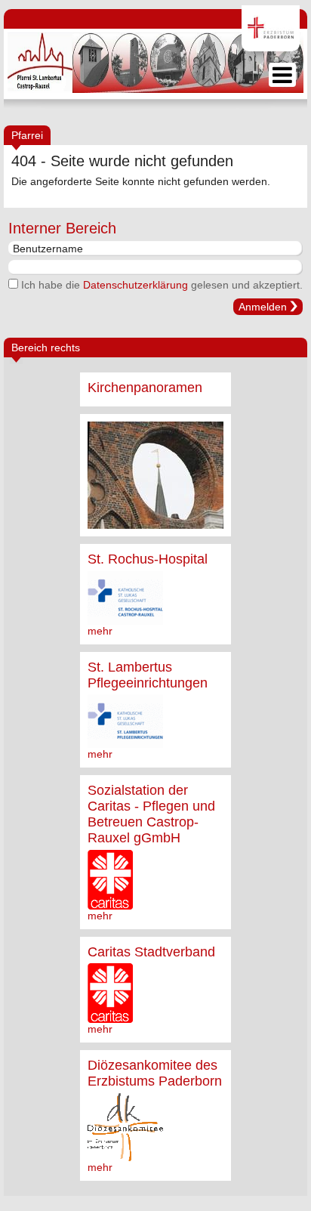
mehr (100, 631)
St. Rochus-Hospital (148, 559)
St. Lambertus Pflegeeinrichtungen (148, 675)
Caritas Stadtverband (151, 951)
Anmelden (263, 307)
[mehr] (155, 475)
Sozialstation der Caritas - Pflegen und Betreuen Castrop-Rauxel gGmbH (151, 814)
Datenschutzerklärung (135, 285)
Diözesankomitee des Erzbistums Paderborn (155, 1073)
